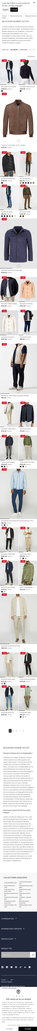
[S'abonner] (33, 955)
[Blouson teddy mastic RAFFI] (7, 466)
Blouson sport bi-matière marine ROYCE (8, 713)
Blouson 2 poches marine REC (11, 270)
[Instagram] (2, 967)
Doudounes (24, 50)
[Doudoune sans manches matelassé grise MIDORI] (31, 183)
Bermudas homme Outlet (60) (24, 902)
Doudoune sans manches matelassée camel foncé (27, 179)
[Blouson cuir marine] (2, 91)
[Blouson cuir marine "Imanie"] (9, 72)
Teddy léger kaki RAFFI (27, 462)
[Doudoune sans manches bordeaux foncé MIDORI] (28, 183)
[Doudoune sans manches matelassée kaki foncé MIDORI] (33, 183)
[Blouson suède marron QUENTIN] (28, 197)
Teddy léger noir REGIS (27, 679)
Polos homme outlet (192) (24, 894)
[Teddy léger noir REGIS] (28, 664)
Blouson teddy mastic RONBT (9, 429)
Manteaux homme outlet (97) (11, 894)
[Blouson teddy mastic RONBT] (9, 414)
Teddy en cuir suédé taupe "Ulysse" (13, 145)
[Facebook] (7, 967)
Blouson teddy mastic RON (10, 646)
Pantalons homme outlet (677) (11, 898)
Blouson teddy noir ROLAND (8, 554)
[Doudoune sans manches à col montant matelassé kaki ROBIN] (4, 525)
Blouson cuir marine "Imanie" (8, 87)
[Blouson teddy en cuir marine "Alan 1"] (28, 72)
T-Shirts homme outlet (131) (25, 883)
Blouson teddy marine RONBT (9, 304)
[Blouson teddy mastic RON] (18, 619)
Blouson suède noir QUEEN (8, 179)
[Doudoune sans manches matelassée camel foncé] (28, 164)
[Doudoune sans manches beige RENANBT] (18, 369)
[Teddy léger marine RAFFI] (9, 447)
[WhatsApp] (29, 967)
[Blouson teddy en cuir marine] (20, 91)
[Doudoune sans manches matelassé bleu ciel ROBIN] (18, 494)
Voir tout (5, 50)
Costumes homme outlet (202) (9, 890)
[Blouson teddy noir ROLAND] (9, 539)
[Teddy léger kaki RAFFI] (4, 466)
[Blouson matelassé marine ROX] (9, 573)
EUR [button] (12, 980)
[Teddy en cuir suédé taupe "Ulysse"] (18, 118)
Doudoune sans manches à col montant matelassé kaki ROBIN (27, 713)
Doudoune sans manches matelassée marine (8, 212)
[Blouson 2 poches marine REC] (18, 243)
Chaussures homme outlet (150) (9, 902)
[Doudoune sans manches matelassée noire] (23, 183)
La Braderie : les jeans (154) (25, 898)
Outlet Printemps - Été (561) (10, 906)
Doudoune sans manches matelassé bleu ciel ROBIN (17, 521)
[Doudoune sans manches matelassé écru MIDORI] (15, 216)
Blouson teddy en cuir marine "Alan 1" (28, 87)
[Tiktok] (20, 967)
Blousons (14, 50)
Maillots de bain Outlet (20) (25, 906)
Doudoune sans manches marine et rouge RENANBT (26, 337)
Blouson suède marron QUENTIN (25, 212)
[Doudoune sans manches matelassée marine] (26, 183)
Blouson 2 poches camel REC (26, 304)
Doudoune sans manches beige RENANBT (15, 396)
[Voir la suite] (34, 49)
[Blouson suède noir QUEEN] (9, 164)
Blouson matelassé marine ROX (8, 587)
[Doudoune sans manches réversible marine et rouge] (28, 414)
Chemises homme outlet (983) (26, 886)
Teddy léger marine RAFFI (8, 462)
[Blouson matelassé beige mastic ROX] (4, 591)
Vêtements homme (16, 16)
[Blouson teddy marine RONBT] (9, 289)
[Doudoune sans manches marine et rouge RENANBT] (28, 322)
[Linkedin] (25, 967)
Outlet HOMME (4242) (10, 883)
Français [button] (3, 980)
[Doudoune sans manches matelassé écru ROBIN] (7, 525)
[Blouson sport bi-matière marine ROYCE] (9, 698)
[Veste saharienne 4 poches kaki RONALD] (28, 573)
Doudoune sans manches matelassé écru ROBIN (27, 554)
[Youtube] (11, 967)
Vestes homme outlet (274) (25, 890)
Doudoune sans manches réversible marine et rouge (27, 429)
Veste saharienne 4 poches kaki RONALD (27, 587)
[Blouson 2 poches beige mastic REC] (9, 322)
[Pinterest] (16, 967)
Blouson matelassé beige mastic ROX (8, 679)
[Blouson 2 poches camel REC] (28, 289)
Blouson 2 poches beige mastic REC (7, 337)
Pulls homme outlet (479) (9, 886)
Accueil (4, 16)
